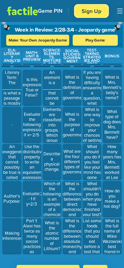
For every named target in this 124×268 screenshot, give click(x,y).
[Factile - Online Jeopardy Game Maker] (22, 11)
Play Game (95, 40)
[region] (62, 141)
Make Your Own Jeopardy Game (38, 40)
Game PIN (50, 11)
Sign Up (91, 11)
